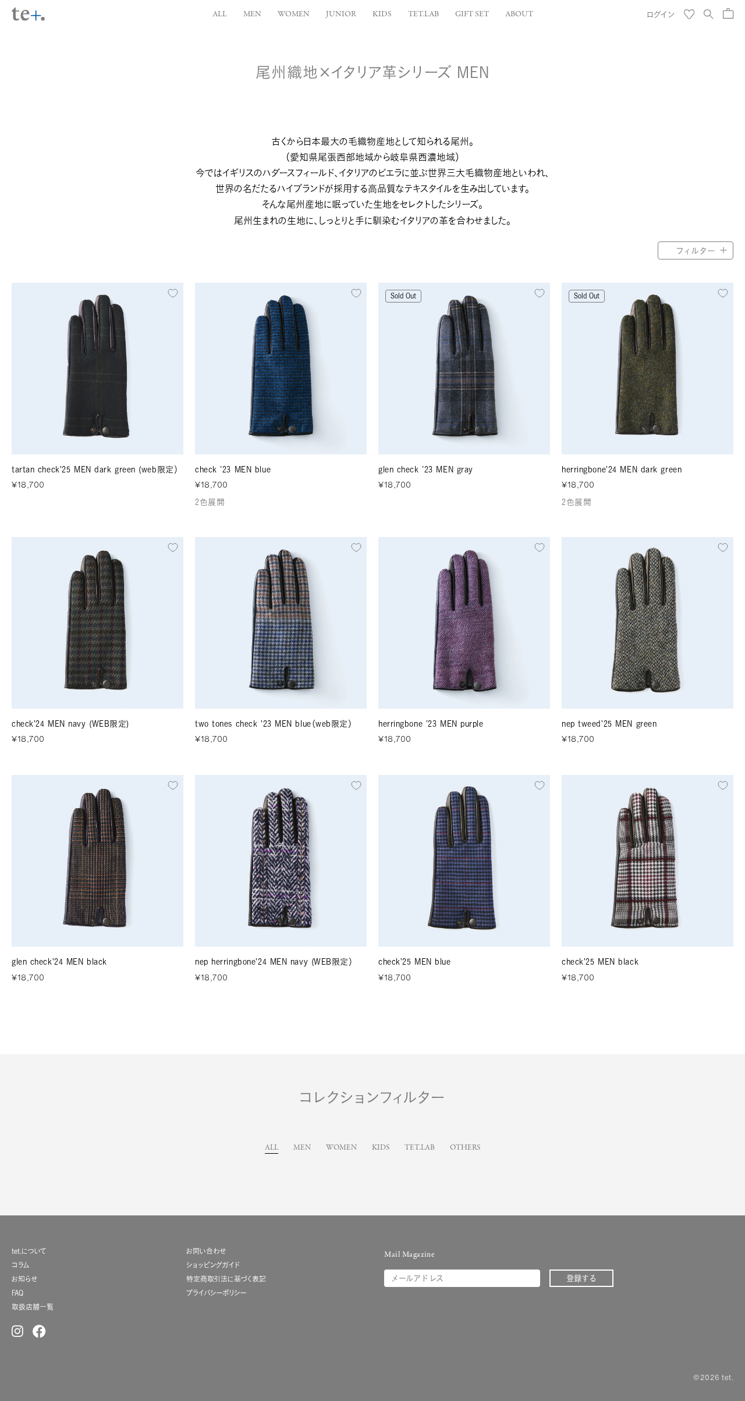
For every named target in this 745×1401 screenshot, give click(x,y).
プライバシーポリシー (216, 1293)
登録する (581, 1278)
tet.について (29, 1251)
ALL (271, 1148)
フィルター (695, 250)
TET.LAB (420, 1148)
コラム (21, 1265)
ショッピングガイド (213, 1265)
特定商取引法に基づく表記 (226, 1279)
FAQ (17, 1293)
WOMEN (341, 1148)
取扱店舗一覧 (33, 1307)
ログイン (661, 14)
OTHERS (465, 1148)
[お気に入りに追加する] (172, 293)
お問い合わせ (206, 1251)
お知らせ (24, 1279)
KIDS (380, 1148)
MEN (302, 1148)
